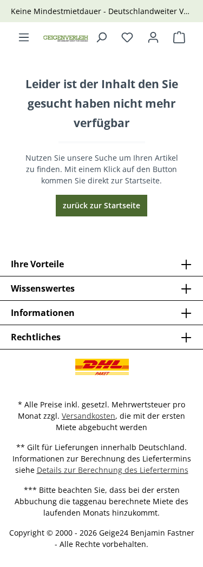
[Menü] (24, 37)
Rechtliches (36, 337)
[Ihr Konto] (153, 37)
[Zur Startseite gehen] (65, 37)
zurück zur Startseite (101, 205)
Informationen (43, 313)
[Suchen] (101, 37)
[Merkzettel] (127, 37)
